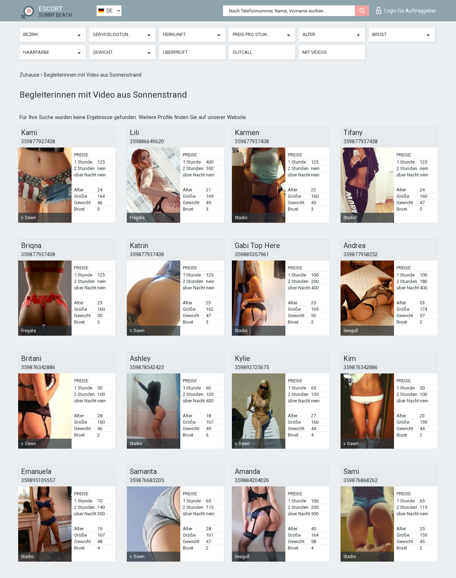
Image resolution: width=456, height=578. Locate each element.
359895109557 (38, 480)
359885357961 (252, 254)
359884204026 (252, 480)
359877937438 (38, 141)
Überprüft (175, 52)
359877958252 (360, 254)
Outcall (243, 52)
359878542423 (147, 367)
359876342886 (38, 367)
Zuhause (30, 75)
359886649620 (147, 141)
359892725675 (252, 367)
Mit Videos (314, 52)
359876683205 (147, 480)
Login (410, 11)
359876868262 (360, 480)
